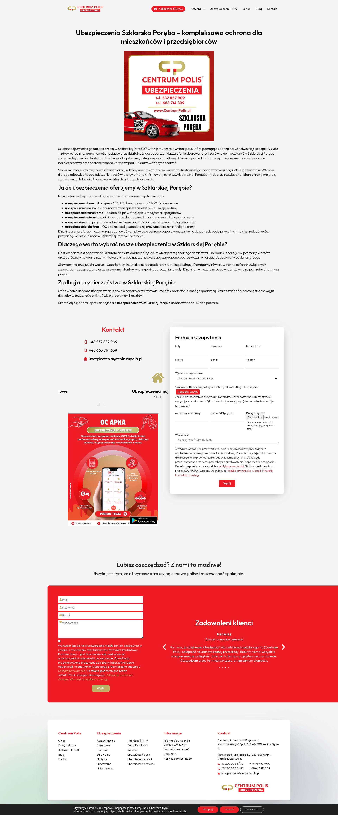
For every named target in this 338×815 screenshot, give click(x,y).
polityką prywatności (231, 466)
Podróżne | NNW (137, 740)
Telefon (250, 359)
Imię (177, 346)
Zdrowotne (103, 754)
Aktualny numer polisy (188, 413)
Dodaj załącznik (255, 413)
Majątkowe (103, 745)
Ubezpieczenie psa (138, 754)
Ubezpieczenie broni (139, 759)
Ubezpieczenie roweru (140, 764)
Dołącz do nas (67, 745)
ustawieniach (178, 811)
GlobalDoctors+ (137, 745)
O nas (247, 9)
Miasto (179, 359)
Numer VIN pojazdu (222, 413)
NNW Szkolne (105, 768)
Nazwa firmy (253, 346)
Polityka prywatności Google (244, 470)
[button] (219, 667)
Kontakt (272, 9)
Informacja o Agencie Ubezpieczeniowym (177, 742)
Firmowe (102, 750)
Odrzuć (229, 809)
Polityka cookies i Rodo (178, 758)
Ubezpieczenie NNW (223, 9)
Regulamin (170, 754)
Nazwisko (216, 346)
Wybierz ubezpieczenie (189, 373)
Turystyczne (104, 764)
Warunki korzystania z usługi (88, 679)
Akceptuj (208, 809)
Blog (259, 9)
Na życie (102, 759)
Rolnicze (132, 750)
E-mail (214, 359)
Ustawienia (252, 809)
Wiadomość (182, 435)
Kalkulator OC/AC (188, 391)
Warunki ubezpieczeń (176, 749)
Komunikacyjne (106, 740)
